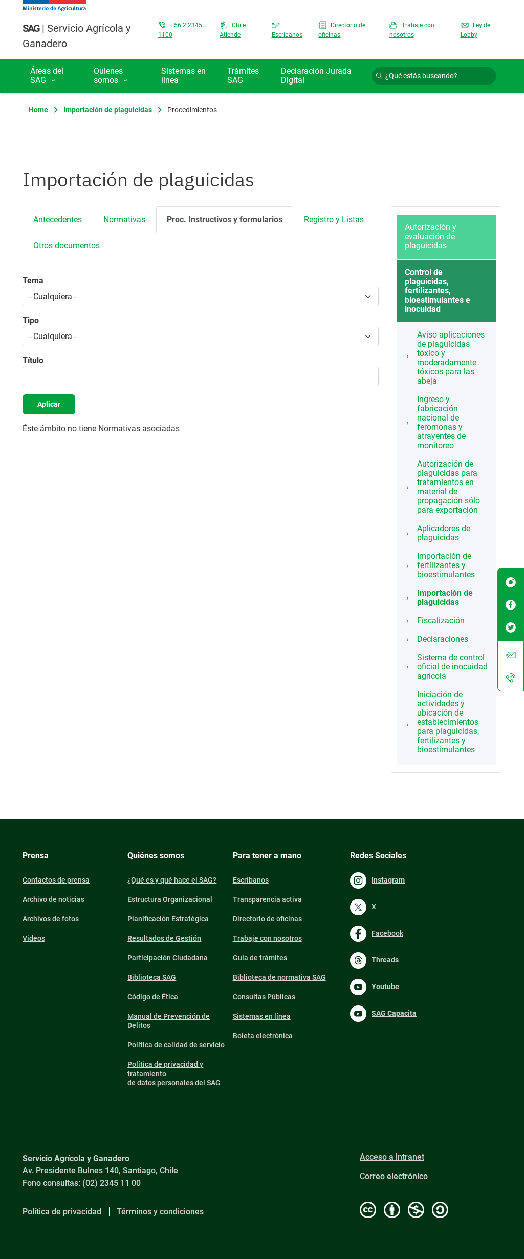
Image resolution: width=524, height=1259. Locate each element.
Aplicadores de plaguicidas (443, 532)
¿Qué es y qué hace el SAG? (171, 880)
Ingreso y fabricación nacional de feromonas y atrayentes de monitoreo (441, 422)
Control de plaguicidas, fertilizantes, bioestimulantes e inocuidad (437, 290)
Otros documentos (66, 245)
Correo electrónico (394, 1176)
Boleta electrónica (263, 1036)
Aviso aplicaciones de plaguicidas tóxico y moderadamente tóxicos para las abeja (451, 358)
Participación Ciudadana (167, 958)
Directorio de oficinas (267, 919)
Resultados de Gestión (164, 938)
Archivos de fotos (51, 919)
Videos (34, 938)
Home (38, 110)
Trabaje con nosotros (267, 938)
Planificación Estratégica (168, 919)
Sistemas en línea (262, 1016)
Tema (33, 280)
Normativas (124, 219)
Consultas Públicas (264, 997)
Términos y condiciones (160, 1211)
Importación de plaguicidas (107, 110)
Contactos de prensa (56, 880)
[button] (54, 76)
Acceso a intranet (392, 1157)
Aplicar (48, 404)
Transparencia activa (267, 899)
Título (33, 360)
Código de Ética (152, 997)
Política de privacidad (62, 1211)
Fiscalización (441, 620)
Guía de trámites (260, 958)
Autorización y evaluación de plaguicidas (430, 236)
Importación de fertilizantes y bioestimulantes (446, 565)
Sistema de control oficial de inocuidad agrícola (452, 667)
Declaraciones (442, 639)
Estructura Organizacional (169, 899)
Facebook (387, 933)
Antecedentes (57, 219)
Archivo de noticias (53, 899)
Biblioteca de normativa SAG (279, 977)
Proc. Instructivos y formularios (224, 219)
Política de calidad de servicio (176, 1045)
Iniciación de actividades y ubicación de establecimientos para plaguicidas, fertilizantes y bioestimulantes (448, 721)
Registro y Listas (334, 219)
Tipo (31, 320)
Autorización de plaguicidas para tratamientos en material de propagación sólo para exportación (448, 487)
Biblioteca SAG (151, 977)
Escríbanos (251, 880)
